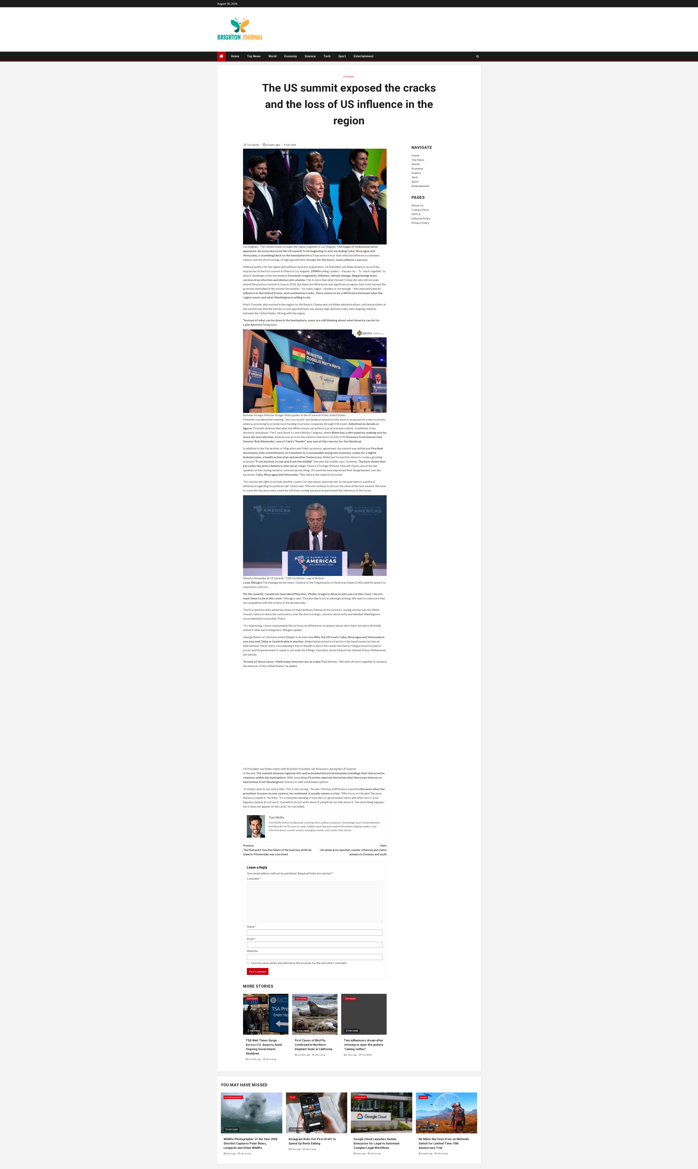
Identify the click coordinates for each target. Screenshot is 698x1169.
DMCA (416, 214)
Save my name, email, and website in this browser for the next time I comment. (299, 963)
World (272, 56)
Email (251, 938)
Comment (254, 878)
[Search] (477, 56)
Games (423, 1097)
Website (252, 951)
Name (251, 926)
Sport (342, 56)
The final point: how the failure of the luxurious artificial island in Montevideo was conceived (277, 850)
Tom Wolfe (253, 144)
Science (310, 56)
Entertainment (363, 56)
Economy (290, 56)
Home (235, 56)
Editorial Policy (421, 218)
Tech (327, 56)
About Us (418, 205)
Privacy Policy (420, 222)
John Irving (270, 1059)
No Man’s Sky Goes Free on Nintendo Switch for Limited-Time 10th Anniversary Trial (444, 1143)
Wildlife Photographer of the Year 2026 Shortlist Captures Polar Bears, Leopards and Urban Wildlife (250, 1143)
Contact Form (420, 209)
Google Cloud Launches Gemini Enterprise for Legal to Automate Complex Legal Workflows (377, 1143)
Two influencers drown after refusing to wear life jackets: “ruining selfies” (364, 1045)
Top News (254, 56)
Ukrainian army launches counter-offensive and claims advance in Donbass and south (353, 850)
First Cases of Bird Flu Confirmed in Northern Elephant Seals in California (313, 1045)
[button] (315, 373)
